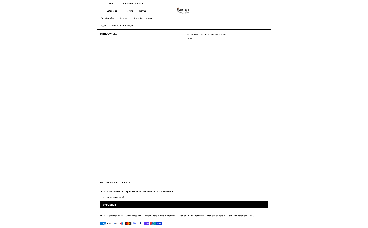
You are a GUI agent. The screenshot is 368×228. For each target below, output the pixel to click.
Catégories (112, 11)
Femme (142, 11)
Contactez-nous (115, 215)
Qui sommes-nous (134, 215)
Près (102, 215)
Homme (129, 11)
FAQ (252, 215)
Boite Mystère (107, 18)
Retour (190, 38)
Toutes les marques (131, 3)
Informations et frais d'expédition (161, 215)
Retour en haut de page (115, 182)
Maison (112, 3)
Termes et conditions (237, 215)
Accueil (103, 25)
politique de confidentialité (191, 215)
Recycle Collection (143, 18)
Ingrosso (124, 18)
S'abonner (109, 205)
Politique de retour (216, 215)
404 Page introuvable (122, 25)
